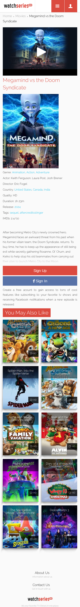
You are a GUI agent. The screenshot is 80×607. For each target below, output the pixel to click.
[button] (40, 68)
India (47, 189)
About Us (42, 573)
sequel (14, 212)
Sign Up (40, 271)
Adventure (42, 172)
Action (30, 172)
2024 (18, 207)
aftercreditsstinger (31, 212)
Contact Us (41, 585)
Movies (20, 16)
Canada (38, 189)
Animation (18, 172)
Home (7, 16)
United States (23, 189)
